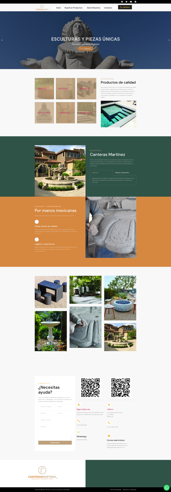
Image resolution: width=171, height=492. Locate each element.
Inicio (58, 8)
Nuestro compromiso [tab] (122, 173)
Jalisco (110, 409)
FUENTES (42, 88)
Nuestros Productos (73, 8)
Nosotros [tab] (95, 173)
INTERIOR (63, 88)
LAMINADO (64, 112)
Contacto (108, 8)
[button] (2, 40)
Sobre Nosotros (93, 8)
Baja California (83, 409)
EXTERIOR (85, 88)
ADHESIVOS (85, 112)
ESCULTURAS (44, 112)
